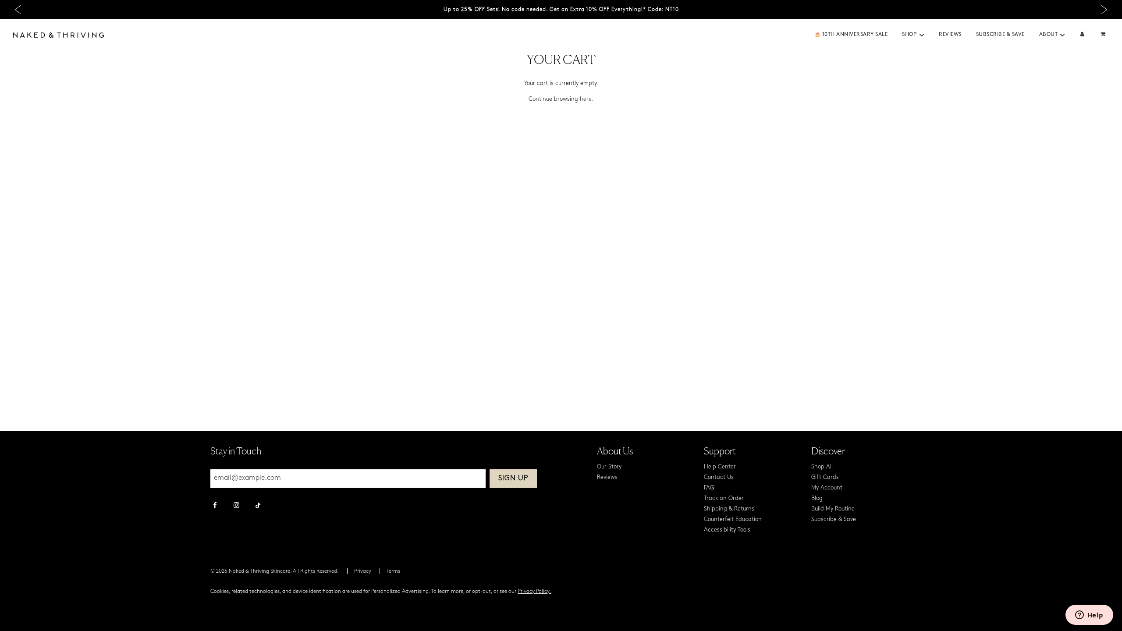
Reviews (950, 34)
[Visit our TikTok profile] (258, 504)
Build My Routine (833, 509)
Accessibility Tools (727, 530)
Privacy (362, 571)
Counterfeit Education (733, 519)
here (586, 99)
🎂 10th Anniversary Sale (851, 34)
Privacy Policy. (534, 591)
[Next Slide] (1104, 9)
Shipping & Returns (729, 509)
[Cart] (1104, 35)
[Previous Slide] (17, 9)
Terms (393, 571)
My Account (826, 488)
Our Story (609, 467)
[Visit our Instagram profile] (236, 506)
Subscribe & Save (1000, 34)
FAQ (709, 488)
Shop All (822, 467)
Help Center (720, 467)
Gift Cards (825, 477)
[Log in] (1082, 35)
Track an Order (724, 498)
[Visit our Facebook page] (215, 506)
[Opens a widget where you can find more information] (1089, 616)
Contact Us (719, 477)
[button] (922, 35)
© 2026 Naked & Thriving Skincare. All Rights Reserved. (274, 571)
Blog (817, 498)
